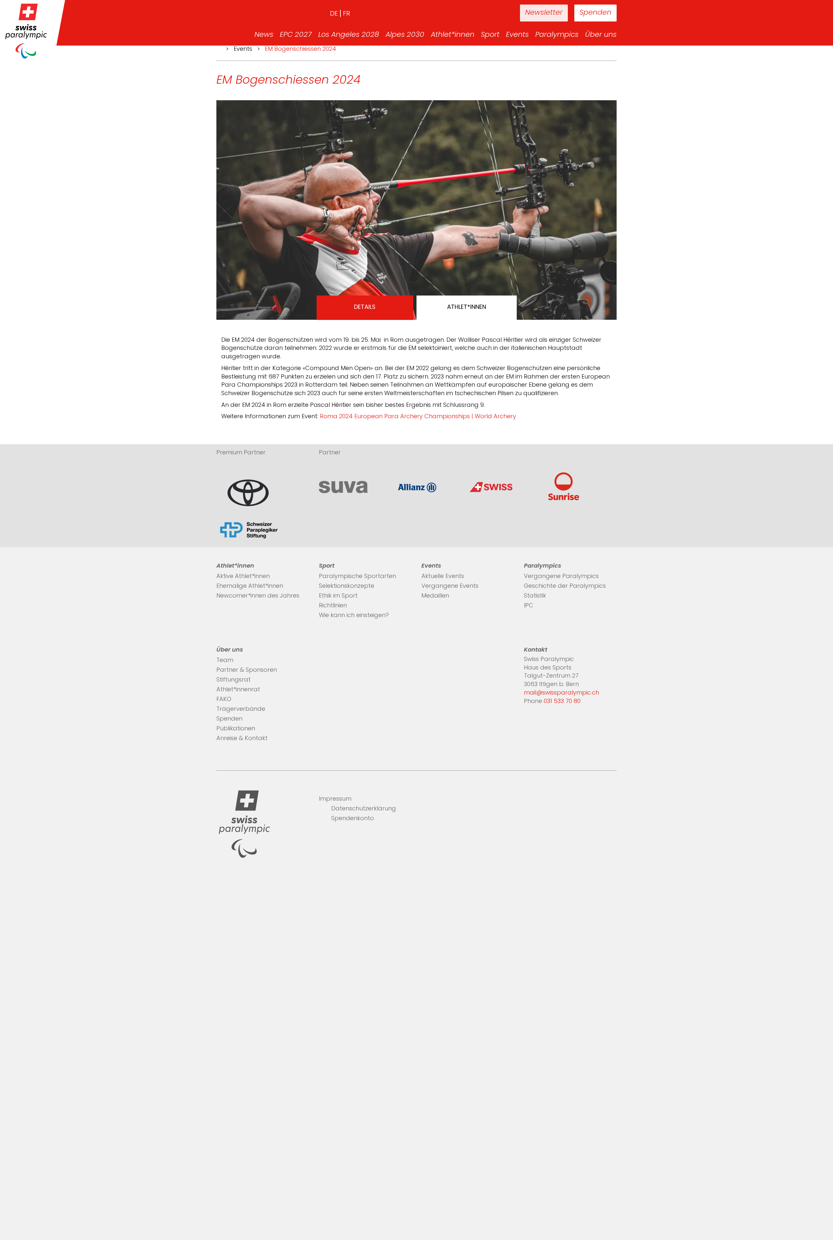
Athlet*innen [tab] (466, 307)
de (334, 14)
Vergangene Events (449, 586)
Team (224, 661)
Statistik (535, 596)
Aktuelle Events (442, 577)
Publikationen (235, 729)
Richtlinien (333, 606)
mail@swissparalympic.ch (561, 693)
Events (517, 35)
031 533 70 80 (562, 702)
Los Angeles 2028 (348, 35)
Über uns (601, 35)
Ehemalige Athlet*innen (249, 586)
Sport (490, 35)
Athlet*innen (452, 35)
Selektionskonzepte (346, 586)
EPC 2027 (296, 35)
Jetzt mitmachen (446, 1204)
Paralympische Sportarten (357, 577)
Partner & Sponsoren (246, 670)
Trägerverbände (240, 709)
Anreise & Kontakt (241, 739)
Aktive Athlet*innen (243, 577)
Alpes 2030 (405, 35)
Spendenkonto (352, 819)
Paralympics (557, 35)
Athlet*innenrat (238, 690)
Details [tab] (365, 307)
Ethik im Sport (338, 596)
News (263, 35)
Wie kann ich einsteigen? (354, 616)
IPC (528, 606)
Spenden (595, 13)
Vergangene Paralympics (561, 577)
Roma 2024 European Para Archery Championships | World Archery (418, 417)
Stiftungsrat (233, 680)
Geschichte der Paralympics (565, 586)
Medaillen (435, 596)
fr (346, 14)
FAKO (223, 700)
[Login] (494, 13)
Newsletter (544, 13)
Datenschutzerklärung (363, 809)
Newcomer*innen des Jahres (257, 596)
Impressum (335, 799)
